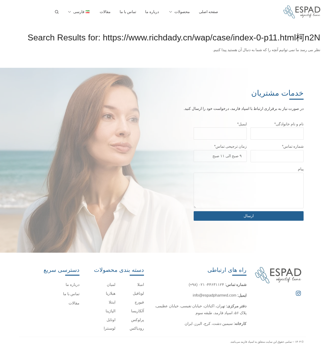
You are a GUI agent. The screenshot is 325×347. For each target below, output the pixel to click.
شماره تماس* (293, 146)
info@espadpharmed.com (214, 295)
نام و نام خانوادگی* (289, 124)
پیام (301, 169)
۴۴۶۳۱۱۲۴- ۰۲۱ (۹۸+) (206, 285)
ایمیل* (242, 124)
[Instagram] (298, 293)
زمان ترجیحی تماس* (230, 146)
